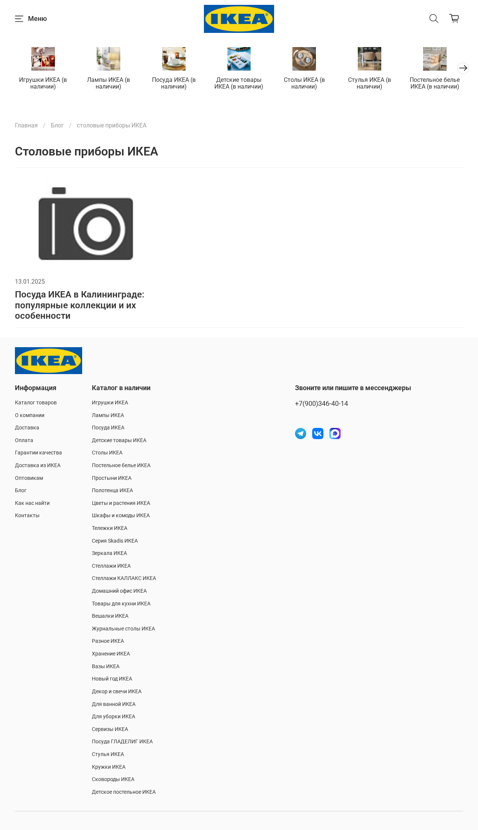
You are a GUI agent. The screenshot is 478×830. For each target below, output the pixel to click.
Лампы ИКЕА (108, 415)
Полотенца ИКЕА (112, 490)
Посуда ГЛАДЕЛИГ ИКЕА (122, 741)
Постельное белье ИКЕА (121, 465)
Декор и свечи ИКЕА (117, 691)
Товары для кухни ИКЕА (121, 604)
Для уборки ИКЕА (113, 716)
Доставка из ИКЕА (37, 465)
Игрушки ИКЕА (110, 402)
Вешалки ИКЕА (110, 616)
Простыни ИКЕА (111, 478)
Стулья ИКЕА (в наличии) (369, 83)
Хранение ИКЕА (111, 654)
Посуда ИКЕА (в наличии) (174, 83)
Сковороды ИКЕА (113, 779)
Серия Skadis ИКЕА (115, 541)
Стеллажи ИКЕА (111, 566)
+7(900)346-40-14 (321, 403)
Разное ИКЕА (108, 641)
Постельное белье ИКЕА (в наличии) (435, 83)
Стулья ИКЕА (108, 754)
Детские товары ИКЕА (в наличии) (238, 83)
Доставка (27, 428)
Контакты (27, 515)
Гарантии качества (38, 453)
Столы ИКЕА (107, 453)
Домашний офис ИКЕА (119, 591)
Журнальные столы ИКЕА (123, 629)
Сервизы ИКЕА (110, 729)
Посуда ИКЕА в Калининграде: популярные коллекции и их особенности (80, 305)
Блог (57, 125)
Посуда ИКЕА (108, 428)
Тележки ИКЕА (109, 528)
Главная (26, 125)
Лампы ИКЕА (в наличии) (108, 83)
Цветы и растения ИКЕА (121, 503)
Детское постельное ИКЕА (124, 792)
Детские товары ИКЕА (119, 440)
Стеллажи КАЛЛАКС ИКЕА (124, 578)
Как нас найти (32, 503)
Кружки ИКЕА (108, 767)
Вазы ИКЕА (106, 666)
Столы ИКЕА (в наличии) (304, 83)
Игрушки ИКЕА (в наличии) (43, 83)
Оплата (24, 440)
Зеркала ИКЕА (109, 553)
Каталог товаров (36, 402)
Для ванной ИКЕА (114, 704)
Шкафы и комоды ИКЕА (121, 515)
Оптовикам (29, 478)
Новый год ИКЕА (112, 679)
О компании (29, 415)
